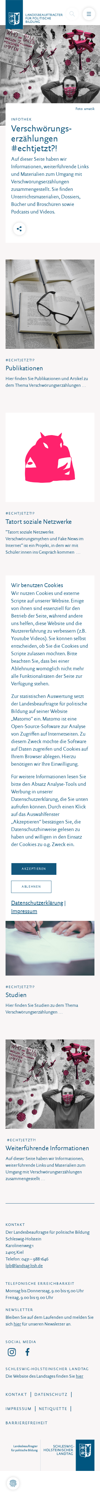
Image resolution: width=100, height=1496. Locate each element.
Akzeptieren (34, 869)
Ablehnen (31, 887)
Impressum (24, 911)
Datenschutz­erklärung (37, 902)
